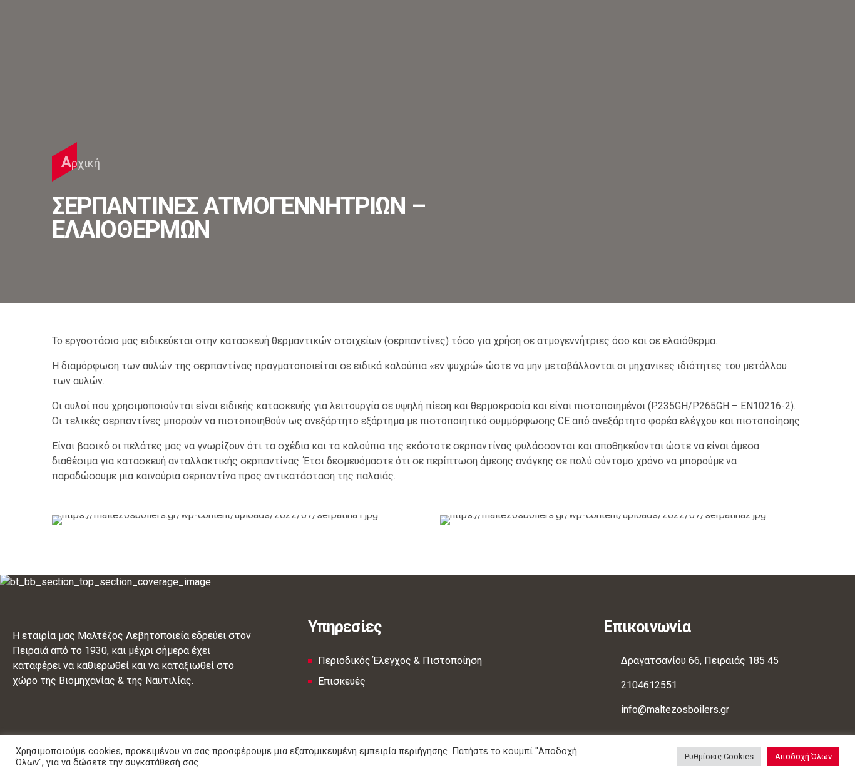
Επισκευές (342, 681)
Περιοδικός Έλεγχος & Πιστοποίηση (400, 661)
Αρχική (80, 162)
